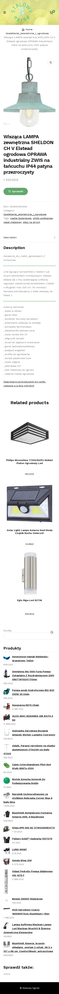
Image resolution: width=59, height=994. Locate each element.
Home (29, 29)
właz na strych (31, 222)
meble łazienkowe (20, 218)
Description (10, 237)
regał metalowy (12, 222)
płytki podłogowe (43, 218)
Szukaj (7, 630)
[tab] (29, 237)
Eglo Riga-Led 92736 (29, 600)
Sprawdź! (17, 191)
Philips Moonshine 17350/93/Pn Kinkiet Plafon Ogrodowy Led (29, 461)
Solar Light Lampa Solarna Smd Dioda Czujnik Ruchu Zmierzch (29, 532)
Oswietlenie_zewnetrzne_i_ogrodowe (27, 33)
